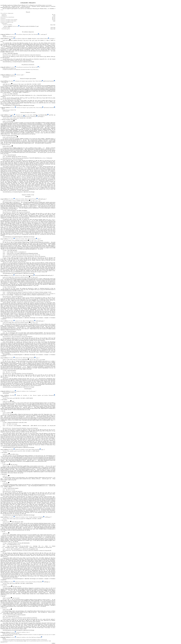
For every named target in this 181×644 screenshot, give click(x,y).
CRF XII (16, 214)
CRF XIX (24, 494)
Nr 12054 (18, 544)
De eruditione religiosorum (22, 34)
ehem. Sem (8, 267)
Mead (7, 301)
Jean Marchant (35, 34)
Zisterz (25, 168)
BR (27, 220)
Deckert (15, 162)
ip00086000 (42, 495)
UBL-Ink (50, 217)
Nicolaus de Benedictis (37, 581)
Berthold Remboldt (49, 81)
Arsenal (33, 102)
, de (13, 26)
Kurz (8, 56)
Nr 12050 (14, 372)
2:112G (36, 277)
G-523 (54, 259)
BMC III (45, 161)
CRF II (2, 620)
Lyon (30, 581)
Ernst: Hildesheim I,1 (21, 300)
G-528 (31, 299)
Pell (3, 35)
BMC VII (35, 430)
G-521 (38, 161)
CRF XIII (18, 161)
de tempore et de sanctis (8, 21)
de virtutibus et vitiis (7, 22)
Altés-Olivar (46, 620)
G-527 (31, 620)
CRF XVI (25, 161)
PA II (6, 68)
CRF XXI (21, 620)
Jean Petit (36, 67)
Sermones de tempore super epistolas (23, 81)
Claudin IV (13, 619)
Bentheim (2, 104)
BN (21, 509)
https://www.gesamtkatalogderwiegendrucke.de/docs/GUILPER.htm (37, 640)
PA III (7, 392)
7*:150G (10, 118)
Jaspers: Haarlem (49, 215)
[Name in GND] (18, 26)
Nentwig (46, 164)
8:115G (10, 398)
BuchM (31, 176)
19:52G (17, 518)
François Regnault (37, 637)
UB (46, 171)
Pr (36, 56)
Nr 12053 (15, 253)
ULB (45, 167)
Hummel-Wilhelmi (4, 164)
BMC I (5, 260)
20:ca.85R (21, 518)
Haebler (12, 56)
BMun (30, 101)
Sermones (18, 74)
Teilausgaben (4, 23)
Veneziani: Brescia (11, 429)
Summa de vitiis (18, 275)
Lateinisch (4, 14)
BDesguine (13, 626)
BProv (22, 571)
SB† (31, 262)
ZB (54, 184)
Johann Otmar (20, 116)
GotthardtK (3, 343)
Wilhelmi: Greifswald (29, 165)
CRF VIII (32, 98)
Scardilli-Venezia (40, 555)
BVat (39, 170)
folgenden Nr (20, 292)
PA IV (6, 75)
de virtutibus (7, 24)
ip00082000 (40, 165)
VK (8, 257)
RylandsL (11, 228)
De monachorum (7, 17)
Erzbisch (32, 576)
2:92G (39, 200)
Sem (46, 348)
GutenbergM (38, 565)
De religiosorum (7, 13)
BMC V (31, 554)
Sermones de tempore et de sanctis (24, 115)
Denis (14, 633)
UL (25, 176)
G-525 (37, 494)
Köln (26, 239)
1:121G (36, 200)
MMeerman (50, 100)
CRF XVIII (7, 339)
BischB (16, 267)
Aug (36, 230)
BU (3, 60)
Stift (10, 187)
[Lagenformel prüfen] (10, 40)
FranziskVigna (40, 575)
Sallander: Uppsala (30, 555)
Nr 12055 (17, 616)
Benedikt (7, 176)
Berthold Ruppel (30, 275)
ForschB (14, 174)
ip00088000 (37, 621)
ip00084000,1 (23, 261)
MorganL (37, 181)
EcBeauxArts (3, 348)
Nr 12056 (15, 424)
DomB (7, 173)
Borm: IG (15, 260)
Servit (47, 345)
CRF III (6, 161)
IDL (12, 98)
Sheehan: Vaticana (42, 217)
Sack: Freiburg (10, 165)
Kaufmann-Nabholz (11, 213)
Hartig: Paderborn (30, 162)
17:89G (13, 518)
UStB (17, 266)
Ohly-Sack (3, 165)
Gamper (2, 432)
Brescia (34, 395)
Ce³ (28, 56)
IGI (52, 160)
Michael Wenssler (32, 199)
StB (13, 171)
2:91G (33, 40)
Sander (8, 553)
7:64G (25, 84)
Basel (26, 199)
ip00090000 (42, 340)
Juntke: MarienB (49, 300)
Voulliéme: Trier (19, 165)
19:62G (15, 451)
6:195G (22, 84)
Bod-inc (41, 56)
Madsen (27, 164)
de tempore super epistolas (9, 19)
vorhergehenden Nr (22, 252)
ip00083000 (26, 218)
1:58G (10, 583)
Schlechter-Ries (33, 217)
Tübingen (14, 116)
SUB (30, 171)
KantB (13, 573)
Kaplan (2, 299)
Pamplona (34, 38)
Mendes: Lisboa (50, 56)
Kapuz (7, 627)
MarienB (15, 307)
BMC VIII (48, 98)
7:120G (10, 518)
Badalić (19, 429)
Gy (31, 175)
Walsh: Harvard (12, 218)
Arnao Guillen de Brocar (42, 38)
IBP (41, 160)
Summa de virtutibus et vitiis (22, 391)
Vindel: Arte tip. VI (20, 56)
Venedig (31, 391)
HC (3, 98)
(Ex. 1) (31, 95)
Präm (44, 345)
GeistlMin (8, 307)
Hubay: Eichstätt (49, 162)
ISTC (3, 57)
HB (47, 184)
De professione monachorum (22, 67)
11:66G (14, 118)
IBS (48, 213)
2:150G (38, 240)
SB (54, 166)
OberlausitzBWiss (45, 173)
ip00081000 (19, 99)
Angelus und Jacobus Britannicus (45, 395)
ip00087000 (5, 556)
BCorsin (2, 230)
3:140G (36, 40)
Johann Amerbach (36, 449)
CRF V (26, 98)
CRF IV (21, 98)
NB (49, 188)
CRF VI (10, 259)
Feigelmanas (30, 160)
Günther (21, 162)
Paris (30, 34)
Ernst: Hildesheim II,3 (12, 215)
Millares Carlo (10, 99)
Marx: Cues (51, 376)
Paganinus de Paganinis (38, 517)
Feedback (53, 643)
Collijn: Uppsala (7, 162)
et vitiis (6, 27)
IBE (32, 56)
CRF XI (38, 98)
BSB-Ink (34, 161)
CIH (22, 160)
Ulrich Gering (38, 81)
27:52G (18, 451)
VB (29, 161)
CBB (7, 160)
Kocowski (21, 164)
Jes (5, 269)
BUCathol (42, 382)
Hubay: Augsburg (39, 162)
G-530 (42, 376)
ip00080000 (7, 57)
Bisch (54, 627)
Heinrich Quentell (32, 239)
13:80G (17, 118)
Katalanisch (4, 15)
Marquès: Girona (21, 621)
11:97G (13, 583)
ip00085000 (34, 432)
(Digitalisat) (25, 55)
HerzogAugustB (19, 189)
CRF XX (40, 259)
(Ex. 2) (35, 95)
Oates (52, 164)
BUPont (13, 497)
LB (9, 104)
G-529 (20, 339)
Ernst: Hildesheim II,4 (33, 300)
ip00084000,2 (5, 377)
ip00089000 (48, 301)
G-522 (36, 214)
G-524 (27, 430)
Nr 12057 (13, 489)
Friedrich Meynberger (31, 116)
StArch (9, 178)
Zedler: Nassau (12, 261)
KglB (50, 265)
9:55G (13, 398)
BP (50, 503)
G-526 (24, 554)
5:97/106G (11, 451)
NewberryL (14, 170)
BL (25, 101)
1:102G (35, 240)
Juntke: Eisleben (13, 164)
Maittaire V (13, 392)
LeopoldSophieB (15, 350)
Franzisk (16, 314)
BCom (47, 440)
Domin (38, 315)
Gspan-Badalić (37, 297)
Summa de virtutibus (20, 199)
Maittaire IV (12, 68)
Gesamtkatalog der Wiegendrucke (8, 640)
